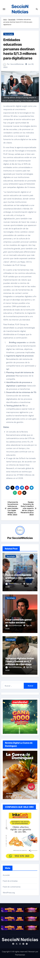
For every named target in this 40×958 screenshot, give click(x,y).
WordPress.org (9, 892)
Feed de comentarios (12, 887)
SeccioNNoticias (17, 64)
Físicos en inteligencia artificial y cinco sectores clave (19, 578)
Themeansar (20, 955)
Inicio (5, 19)
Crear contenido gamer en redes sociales (18, 621)
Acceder (6, 875)
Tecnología (11, 19)
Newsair (31, 951)
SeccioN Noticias (19, 9)
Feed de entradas (10, 881)
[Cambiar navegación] (4, 9)
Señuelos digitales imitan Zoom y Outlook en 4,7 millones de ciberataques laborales (19, 663)
